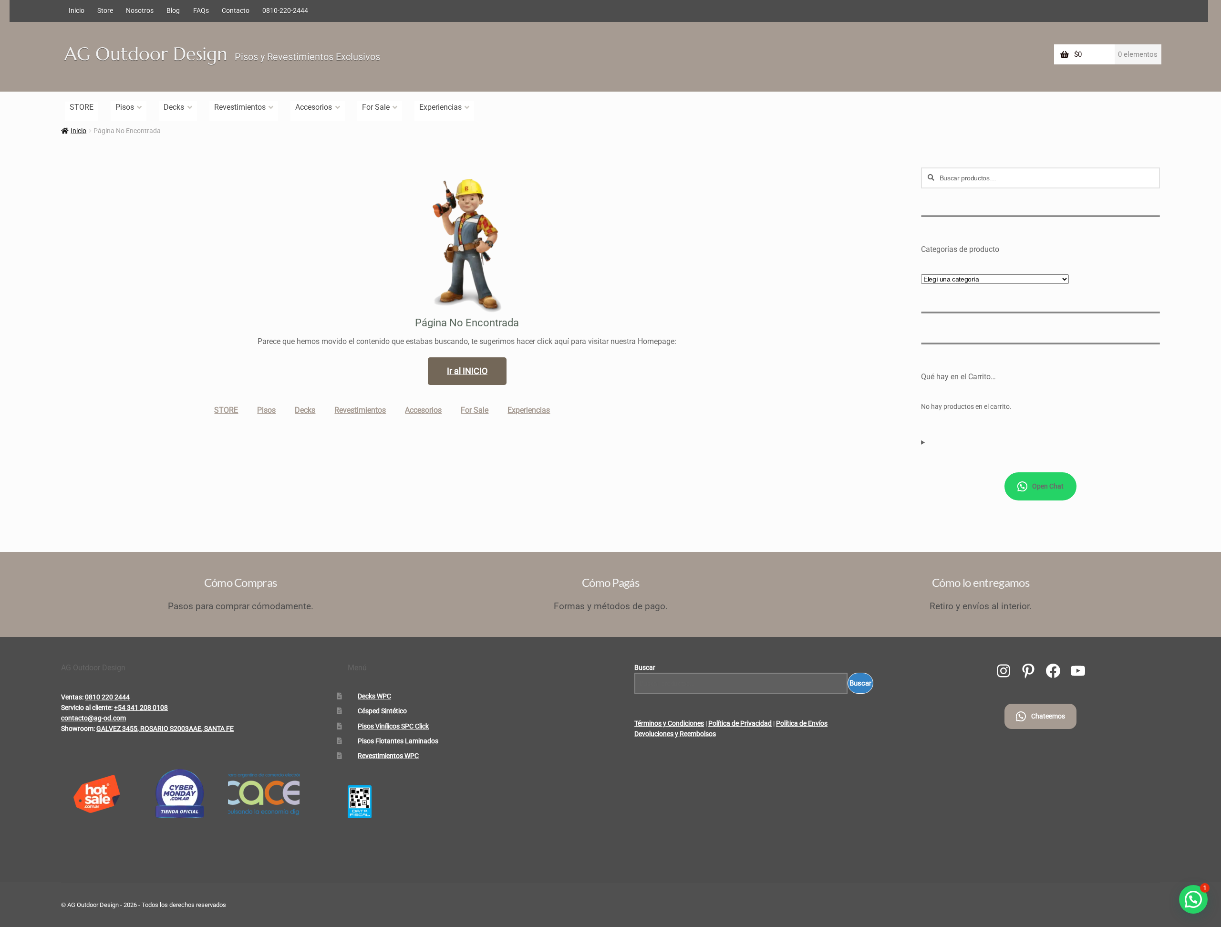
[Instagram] (1003, 670)
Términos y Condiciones (669, 723)
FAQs (201, 10)
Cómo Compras (240, 582)
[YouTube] (1077, 670)
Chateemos (1048, 716)
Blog (173, 10)
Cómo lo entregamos (980, 582)
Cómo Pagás (610, 582)
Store (105, 10)
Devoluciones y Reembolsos (675, 734)
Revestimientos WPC (388, 756)
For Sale (376, 107)
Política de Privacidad (740, 723)
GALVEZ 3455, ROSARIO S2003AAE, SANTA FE (165, 728)
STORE (81, 107)
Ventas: (72, 697)
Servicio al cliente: (87, 707)
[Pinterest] (1028, 670)
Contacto (235, 10)
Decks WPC (374, 696)
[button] (1193, 899)
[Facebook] (1053, 670)
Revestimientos (240, 107)
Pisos (124, 107)
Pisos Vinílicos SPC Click (393, 726)
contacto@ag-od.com (93, 718)
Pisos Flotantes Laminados (398, 741)
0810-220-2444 (285, 10)
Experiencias (440, 107)
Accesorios (313, 107)
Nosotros (140, 10)
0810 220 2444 (107, 697)
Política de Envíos (802, 723)
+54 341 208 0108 (141, 707)
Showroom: (78, 728)
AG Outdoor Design (146, 53)
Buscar (644, 667)
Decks (174, 107)
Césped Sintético (382, 711)
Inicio (76, 10)
